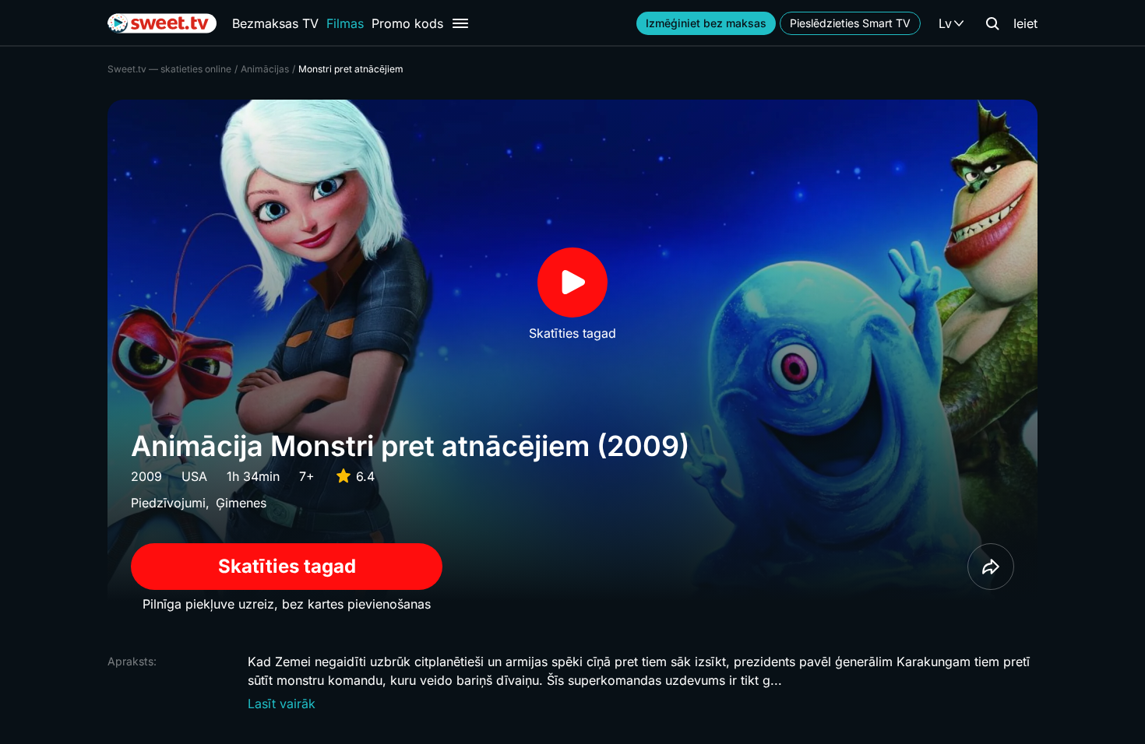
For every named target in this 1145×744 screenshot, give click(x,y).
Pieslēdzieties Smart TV (850, 23)
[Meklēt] (992, 23)
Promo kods (407, 23)
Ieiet (1025, 23)
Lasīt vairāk (281, 703)
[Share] (990, 566)
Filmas (345, 23)
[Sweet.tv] (162, 23)
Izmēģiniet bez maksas (706, 23)
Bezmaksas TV (275, 23)
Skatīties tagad (287, 566)
